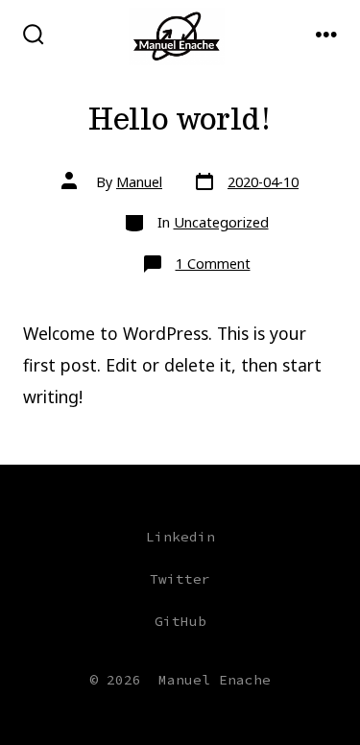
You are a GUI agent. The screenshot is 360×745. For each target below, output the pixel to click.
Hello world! (180, 119)
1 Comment (213, 263)
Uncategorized (221, 222)
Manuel (139, 182)
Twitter (180, 579)
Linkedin (180, 536)
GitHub (180, 621)
